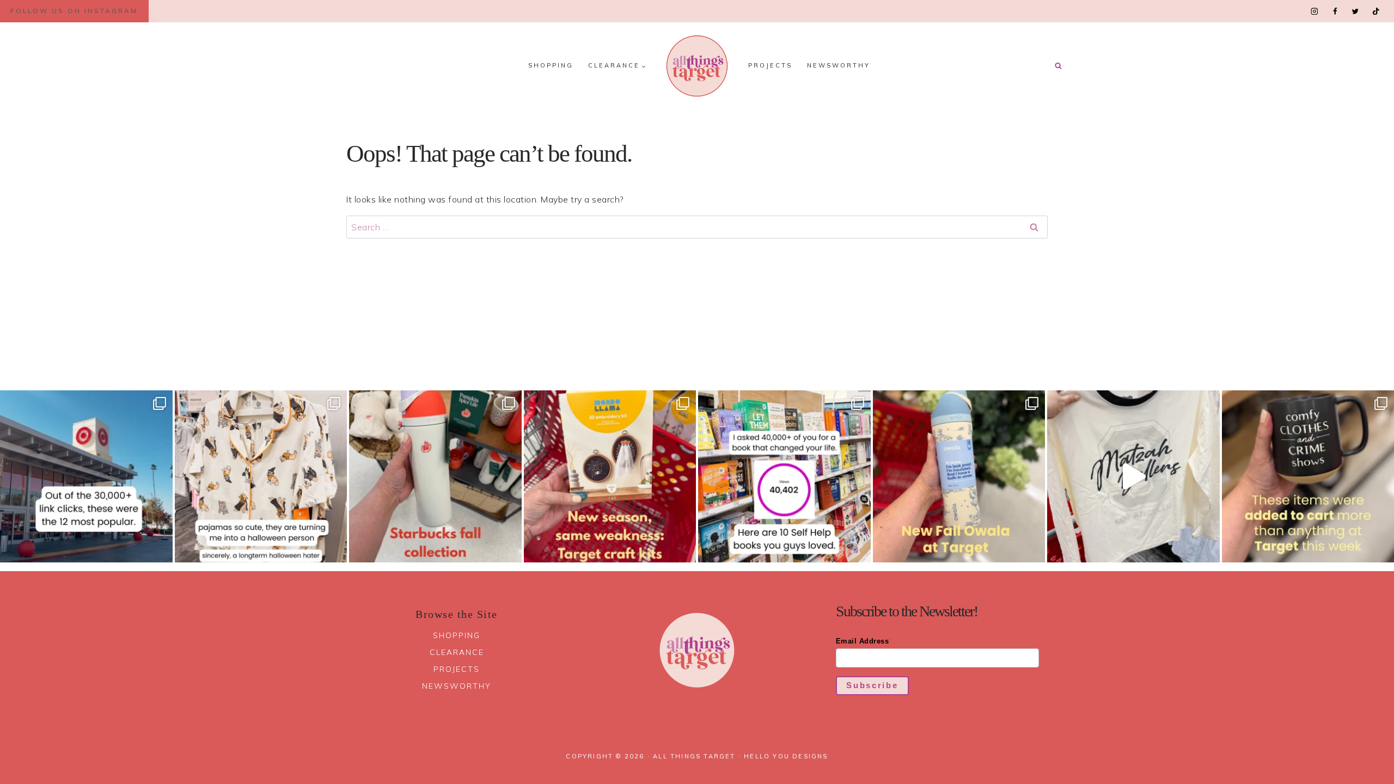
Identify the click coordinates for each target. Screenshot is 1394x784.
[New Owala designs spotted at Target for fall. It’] (959, 476)
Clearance (457, 652)
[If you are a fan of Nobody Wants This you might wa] (1133, 476)
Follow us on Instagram (74, 11)
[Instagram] (1314, 11)
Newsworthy (838, 65)
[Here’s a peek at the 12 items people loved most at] (86, 476)
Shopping (550, 65)
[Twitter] (1355, 11)
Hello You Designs (786, 756)
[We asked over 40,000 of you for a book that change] (784, 476)
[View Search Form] (1058, 66)
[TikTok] (1375, 11)
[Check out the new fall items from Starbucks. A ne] (435, 476)
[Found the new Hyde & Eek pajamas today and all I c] (261, 476)
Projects (770, 65)
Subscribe (872, 685)
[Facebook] (1335, 11)
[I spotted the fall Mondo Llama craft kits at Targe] (610, 476)
